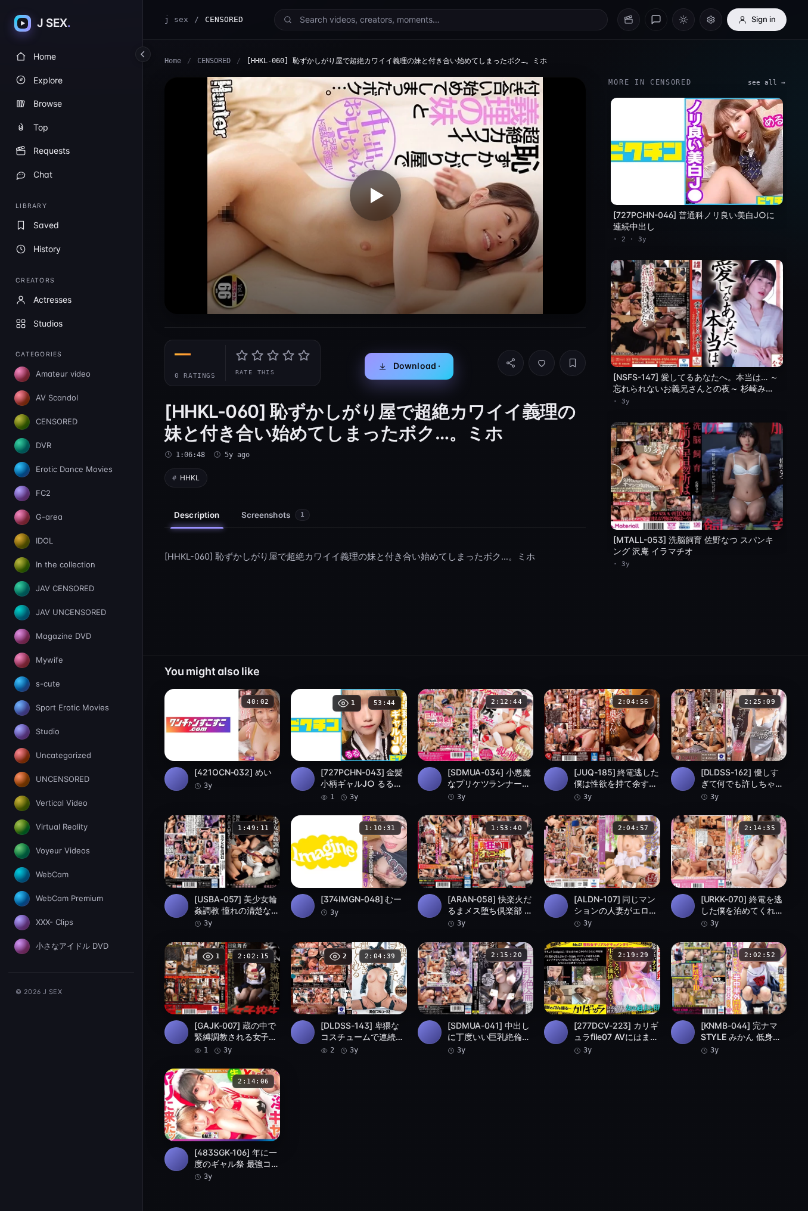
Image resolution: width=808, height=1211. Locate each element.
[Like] (542, 363)
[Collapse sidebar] (143, 54)
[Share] (511, 363)
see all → (766, 82)
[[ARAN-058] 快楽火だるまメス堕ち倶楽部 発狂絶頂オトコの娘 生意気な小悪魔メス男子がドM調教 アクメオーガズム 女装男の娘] (475, 872)
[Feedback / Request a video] (656, 19)
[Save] (573, 363)
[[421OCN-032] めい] (222, 740)
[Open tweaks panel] (711, 19)
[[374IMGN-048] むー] (348, 866)
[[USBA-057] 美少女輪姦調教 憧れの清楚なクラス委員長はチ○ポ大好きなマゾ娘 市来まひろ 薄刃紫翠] (222, 872)
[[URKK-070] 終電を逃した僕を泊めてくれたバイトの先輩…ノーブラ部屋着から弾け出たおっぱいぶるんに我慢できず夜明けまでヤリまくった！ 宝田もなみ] (729, 872)
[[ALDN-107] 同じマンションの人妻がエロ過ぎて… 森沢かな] (602, 872)
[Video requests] (628, 19)
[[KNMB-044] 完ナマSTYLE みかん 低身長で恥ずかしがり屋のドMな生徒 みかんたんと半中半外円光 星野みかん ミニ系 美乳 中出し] (729, 999)
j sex (176, 19)
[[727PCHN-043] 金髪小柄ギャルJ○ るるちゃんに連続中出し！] (348, 746)
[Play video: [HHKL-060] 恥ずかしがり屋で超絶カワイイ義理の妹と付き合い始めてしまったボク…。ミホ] (375, 195)
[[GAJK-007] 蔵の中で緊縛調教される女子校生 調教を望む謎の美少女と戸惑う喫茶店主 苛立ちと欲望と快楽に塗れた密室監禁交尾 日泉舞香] (222, 999)
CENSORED (214, 61)
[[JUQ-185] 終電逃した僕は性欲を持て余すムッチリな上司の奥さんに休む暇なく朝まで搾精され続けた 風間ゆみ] (602, 746)
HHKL (190, 477)
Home (172, 61)
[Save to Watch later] (264, 702)
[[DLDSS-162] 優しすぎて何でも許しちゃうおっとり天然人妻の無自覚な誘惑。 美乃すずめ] (729, 746)
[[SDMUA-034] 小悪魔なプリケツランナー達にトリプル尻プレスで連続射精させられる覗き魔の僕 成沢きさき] (475, 746)
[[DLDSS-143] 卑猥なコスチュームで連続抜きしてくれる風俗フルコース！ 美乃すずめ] (348, 999)
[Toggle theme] (683, 19)
